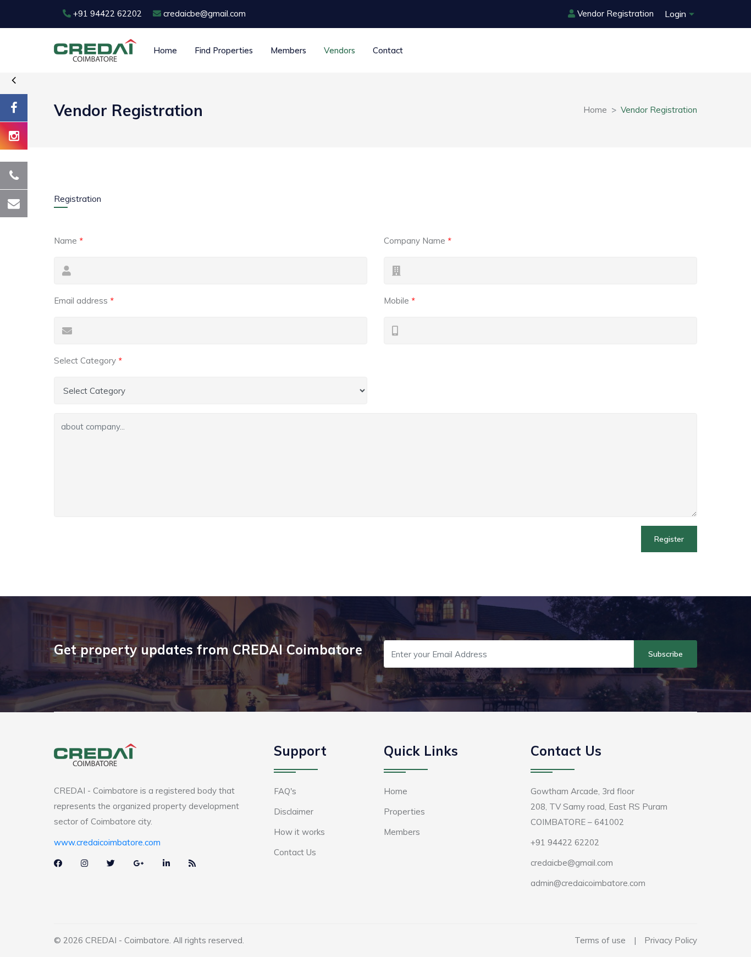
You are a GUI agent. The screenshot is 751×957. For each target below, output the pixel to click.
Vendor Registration (615, 13)
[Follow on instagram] (13, 136)
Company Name (417, 240)
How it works (299, 832)
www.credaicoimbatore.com (107, 842)
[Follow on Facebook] (13, 108)
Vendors (339, 50)
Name (68, 240)
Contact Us (295, 852)
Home (165, 50)
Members (288, 50)
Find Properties (224, 50)
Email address (84, 300)
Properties (404, 811)
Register (669, 539)
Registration (77, 199)
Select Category (88, 360)
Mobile (399, 300)
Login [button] (675, 13)
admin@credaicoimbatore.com (588, 883)
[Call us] (13, 175)
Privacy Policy (670, 940)
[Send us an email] (13, 203)
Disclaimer (293, 811)
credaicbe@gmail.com (204, 13)
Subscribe (665, 654)
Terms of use (600, 940)
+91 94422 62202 (107, 13)
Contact (388, 50)
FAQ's (285, 791)
